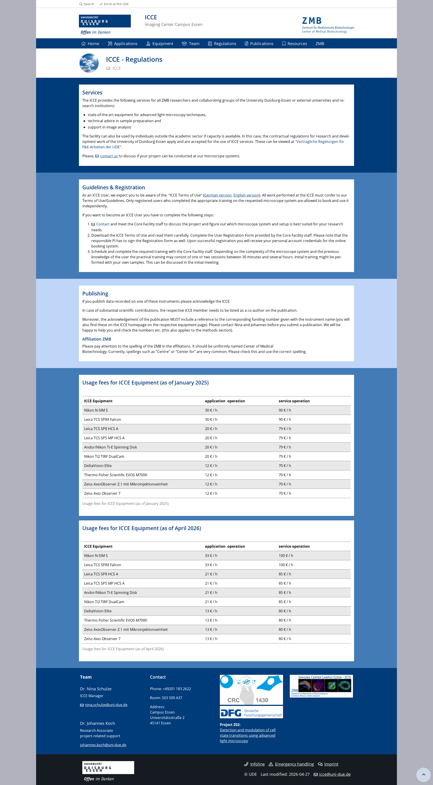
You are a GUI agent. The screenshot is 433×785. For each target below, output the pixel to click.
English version (246, 195)
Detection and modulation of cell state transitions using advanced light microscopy (248, 735)
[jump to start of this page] (423, 775)
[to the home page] (105, 25)
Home (93, 43)
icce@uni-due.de (335, 774)
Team (194, 43)
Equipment (162, 43)
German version (218, 195)
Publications (262, 43)
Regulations (225, 43)
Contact (103, 224)
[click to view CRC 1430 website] (251, 689)
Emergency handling (294, 764)
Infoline (257, 764)
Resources (297, 43)
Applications (126, 43)
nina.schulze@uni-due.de (106, 704)
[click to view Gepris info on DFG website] (251, 711)
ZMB (320, 43)
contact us (109, 155)
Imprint (331, 764)
